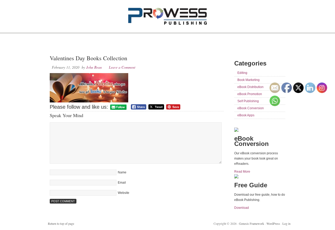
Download (241, 208)
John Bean (94, 67)
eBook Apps (245, 115)
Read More (242, 171)
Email (122, 182)
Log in (286, 223)
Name (122, 172)
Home (55, 44)
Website (123, 193)
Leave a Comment (122, 67)
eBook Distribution (250, 87)
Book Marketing (248, 80)
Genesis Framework (251, 223)
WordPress (273, 223)
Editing (242, 73)
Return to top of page (61, 223)
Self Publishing (248, 101)
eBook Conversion (250, 108)
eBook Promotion (249, 94)
